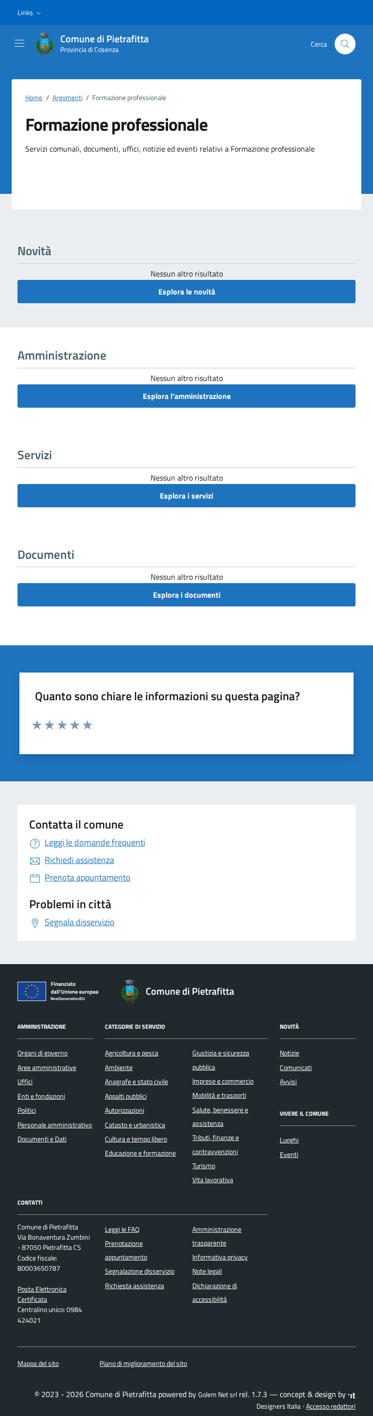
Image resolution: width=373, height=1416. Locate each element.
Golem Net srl (217, 1394)
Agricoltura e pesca (131, 1053)
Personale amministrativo (54, 1125)
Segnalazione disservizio (139, 1271)
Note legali (207, 1271)
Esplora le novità (186, 291)
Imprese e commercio (223, 1081)
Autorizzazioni (124, 1110)
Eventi (289, 1154)
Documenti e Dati (42, 1139)
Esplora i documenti (186, 595)
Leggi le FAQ (122, 1229)
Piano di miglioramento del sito (143, 1363)
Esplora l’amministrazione (187, 396)
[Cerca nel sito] (345, 44)
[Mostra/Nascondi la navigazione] (19, 43)
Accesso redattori (331, 1406)
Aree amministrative (46, 1067)
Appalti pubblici (126, 1096)
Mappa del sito (38, 1363)
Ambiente (119, 1067)
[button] (30, 12)
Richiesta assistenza (134, 1285)
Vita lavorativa (212, 1179)
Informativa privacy (220, 1257)
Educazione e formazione (140, 1153)
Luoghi (289, 1140)
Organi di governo (42, 1053)
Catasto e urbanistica (135, 1125)
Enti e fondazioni (41, 1096)
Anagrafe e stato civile (136, 1081)
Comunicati (296, 1067)
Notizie (289, 1053)
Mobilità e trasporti (219, 1095)
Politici (26, 1110)
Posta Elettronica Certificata (42, 1294)
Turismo (203, 1165)
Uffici (25, 1081)
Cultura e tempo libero (136, 1139)
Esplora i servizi (186, 495)
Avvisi (288, 1081)
